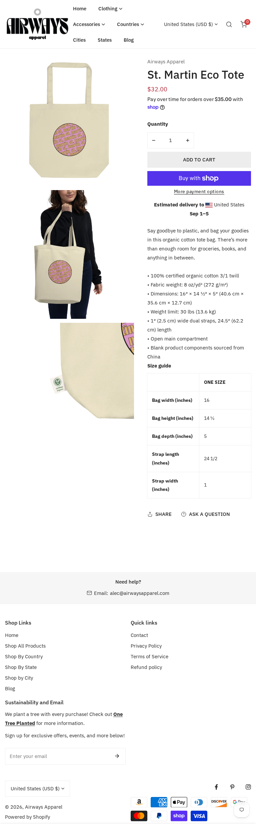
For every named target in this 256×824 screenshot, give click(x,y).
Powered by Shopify (27, 817)
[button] (110, 8)
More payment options (199, 191)
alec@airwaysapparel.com (139, 593)
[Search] (229, 24)
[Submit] (117, 756)
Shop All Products (25, 646)
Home (11, 635)
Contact (139, 635)
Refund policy (146, 667)
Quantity (157, 124)
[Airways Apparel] (37, 24)
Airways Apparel (166, 61)
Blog (10, 688)
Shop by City (19, 678)
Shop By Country (24, 656)
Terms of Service (149, 656)
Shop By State (21, 667)
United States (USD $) (188, 24)
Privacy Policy (146, 646)
